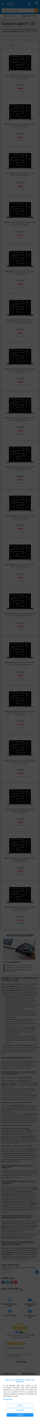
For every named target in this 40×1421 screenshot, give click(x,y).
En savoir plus (7, 1399)
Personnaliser (20, 1410)
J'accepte (20, 1415)
